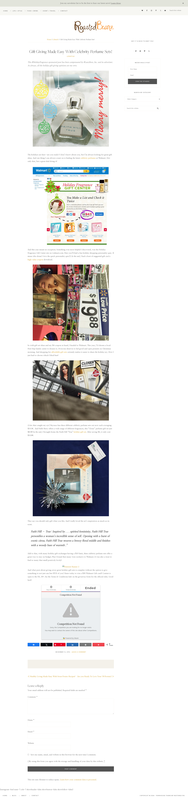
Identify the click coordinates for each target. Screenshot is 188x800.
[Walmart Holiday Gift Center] (71, 205)
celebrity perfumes (88, 158)
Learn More (116, 3)
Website (31, 743)
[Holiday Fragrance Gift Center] (71, 303)
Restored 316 (179, 795)
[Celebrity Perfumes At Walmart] (71, 478)
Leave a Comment (79, 652)
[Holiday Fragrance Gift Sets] (71, 109)
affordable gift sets (59, 352)
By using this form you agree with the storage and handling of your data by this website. (67, 761)
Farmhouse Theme (163, 795)
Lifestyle (71, 56)
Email (31, 732)
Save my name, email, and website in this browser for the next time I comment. (63, 755)
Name (31, 720)
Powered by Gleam (72, 638)
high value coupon (35, 260)
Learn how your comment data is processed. (78, 780)
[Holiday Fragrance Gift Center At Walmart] (71, 390)
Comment (33, 697)
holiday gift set (80, 432)
